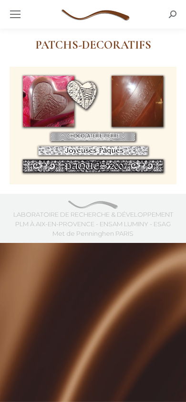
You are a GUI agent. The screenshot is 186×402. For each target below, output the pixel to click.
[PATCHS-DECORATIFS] (93, 125)
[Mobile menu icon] (15, 14)
